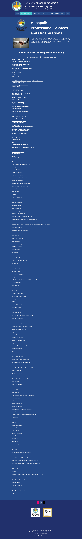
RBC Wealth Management (19, 121)
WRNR (13, 156)
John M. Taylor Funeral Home (20, 111)
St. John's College (17, 137)
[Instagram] (38, 502)
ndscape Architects (27, 68)
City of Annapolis (16, 72)
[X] (44, 502)
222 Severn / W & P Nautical (19, 59)
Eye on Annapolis (17, 89)
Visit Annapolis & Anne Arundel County (23, 147)
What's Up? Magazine (18, 152)
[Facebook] (41, 502)
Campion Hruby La (17, 68)
